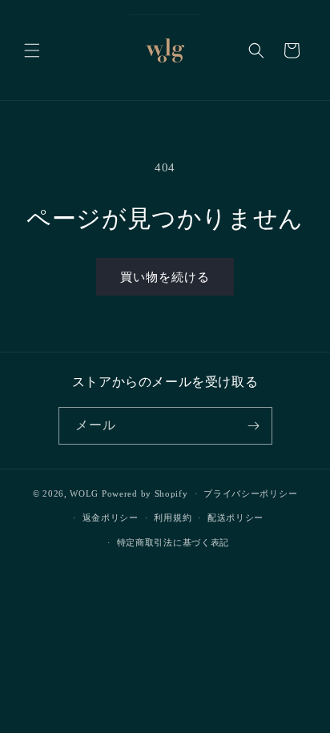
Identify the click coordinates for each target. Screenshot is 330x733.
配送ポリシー (235, 517)
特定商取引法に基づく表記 (173, 542)
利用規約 (172, 517)
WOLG (84, 493)
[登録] (254, 426)
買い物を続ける (165, 277)
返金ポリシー (110, 517)
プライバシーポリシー (250, 493)
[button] (32, 50)
